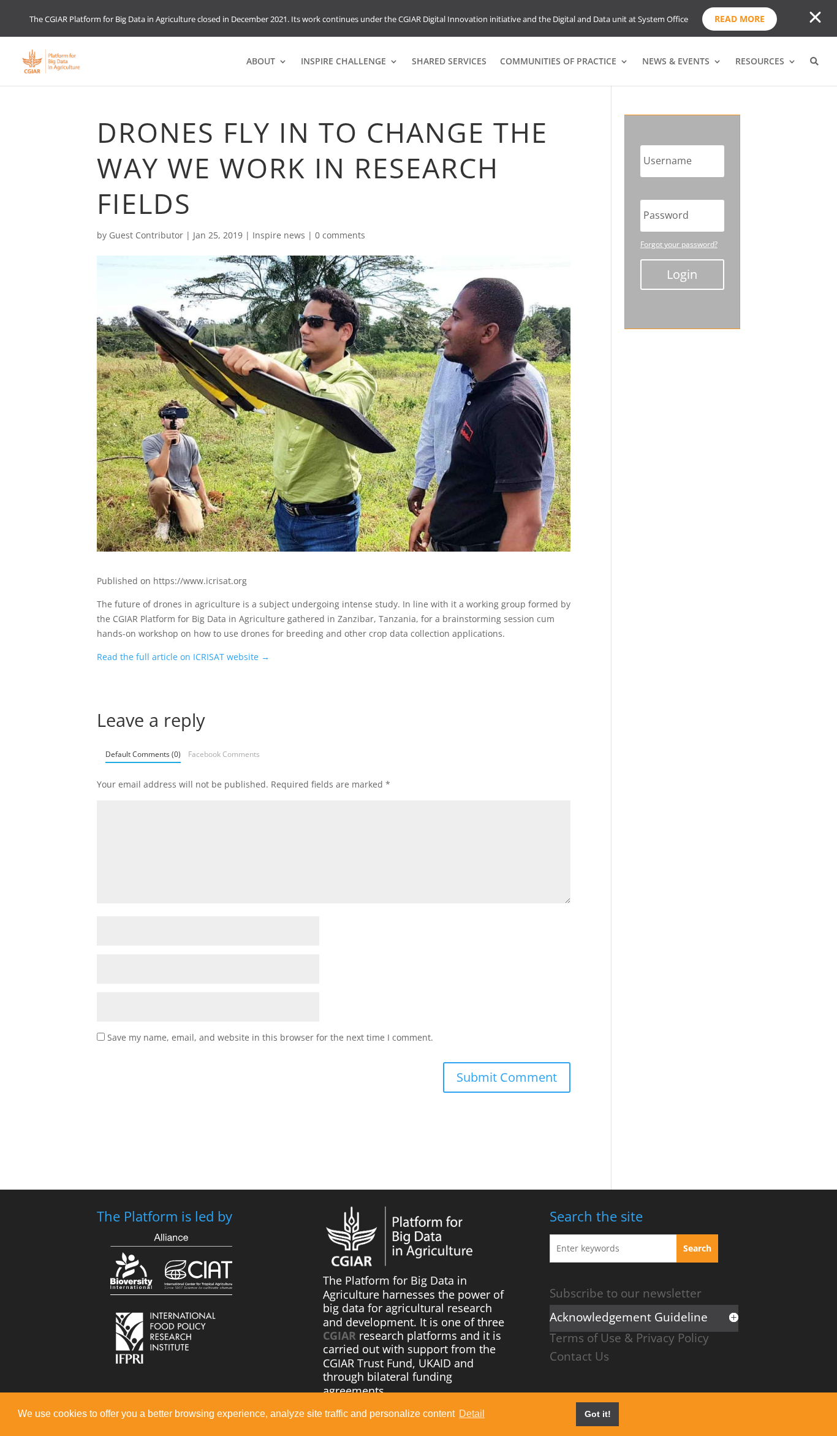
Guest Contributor (146, 235)
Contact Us (579, 1356)
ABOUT (260, 62)
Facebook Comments (224, 754)
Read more (739, 19)
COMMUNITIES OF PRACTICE (558, 62)
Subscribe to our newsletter (626, 1293)
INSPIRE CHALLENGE (343, 62)
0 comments (340, 235)
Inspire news (278, 235)
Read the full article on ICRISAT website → (183, 657)
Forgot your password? (679, 244)
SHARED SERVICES (449, 62)
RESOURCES (759, 62)
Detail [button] (472, 1413)
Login (682, 274)
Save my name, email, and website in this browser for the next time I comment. (270, 1037)
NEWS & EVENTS (676, 62)
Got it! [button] (598, 1414)
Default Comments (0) (143, 754)
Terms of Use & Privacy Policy (629, 1337)
